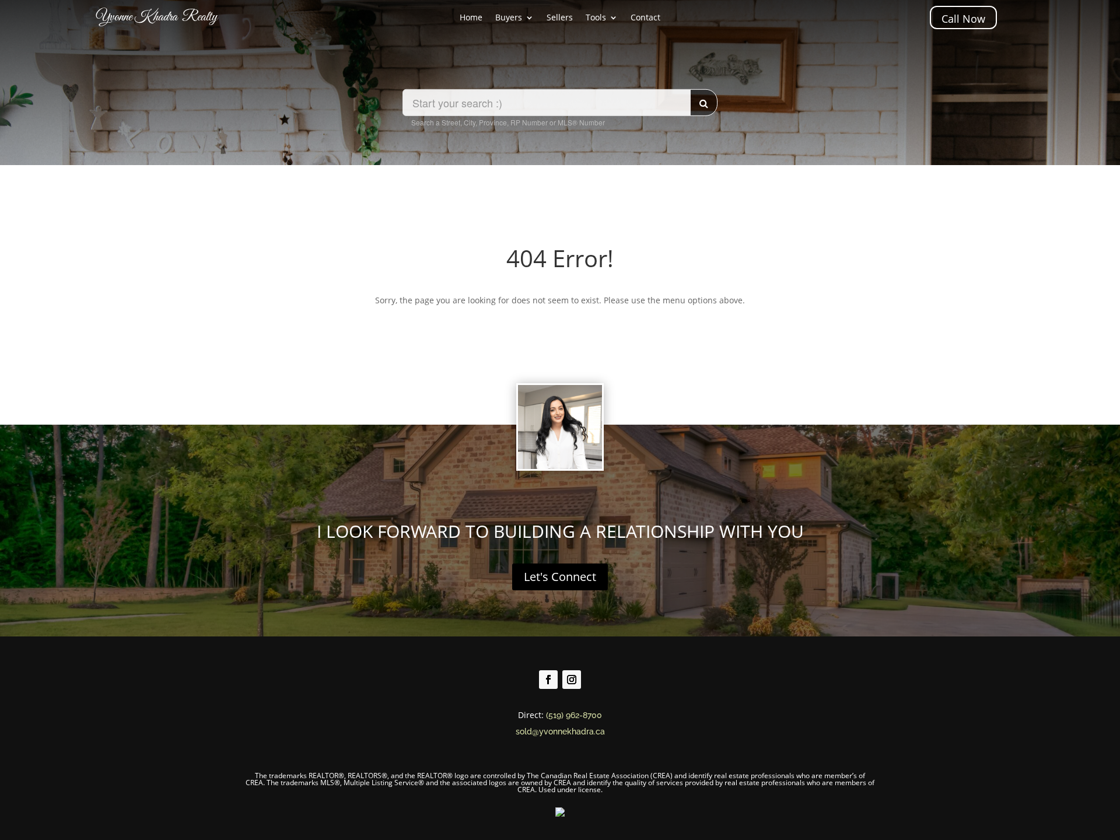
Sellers (560, 18)
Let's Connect (560, 576)
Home (471, 18)
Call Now (963, 19)
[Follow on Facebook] (548, 679)
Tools (596, 18)
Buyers (508, 18)
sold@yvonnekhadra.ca (560, 731)
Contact (645, 18)
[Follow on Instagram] (571, 679)
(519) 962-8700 (574, 715)
